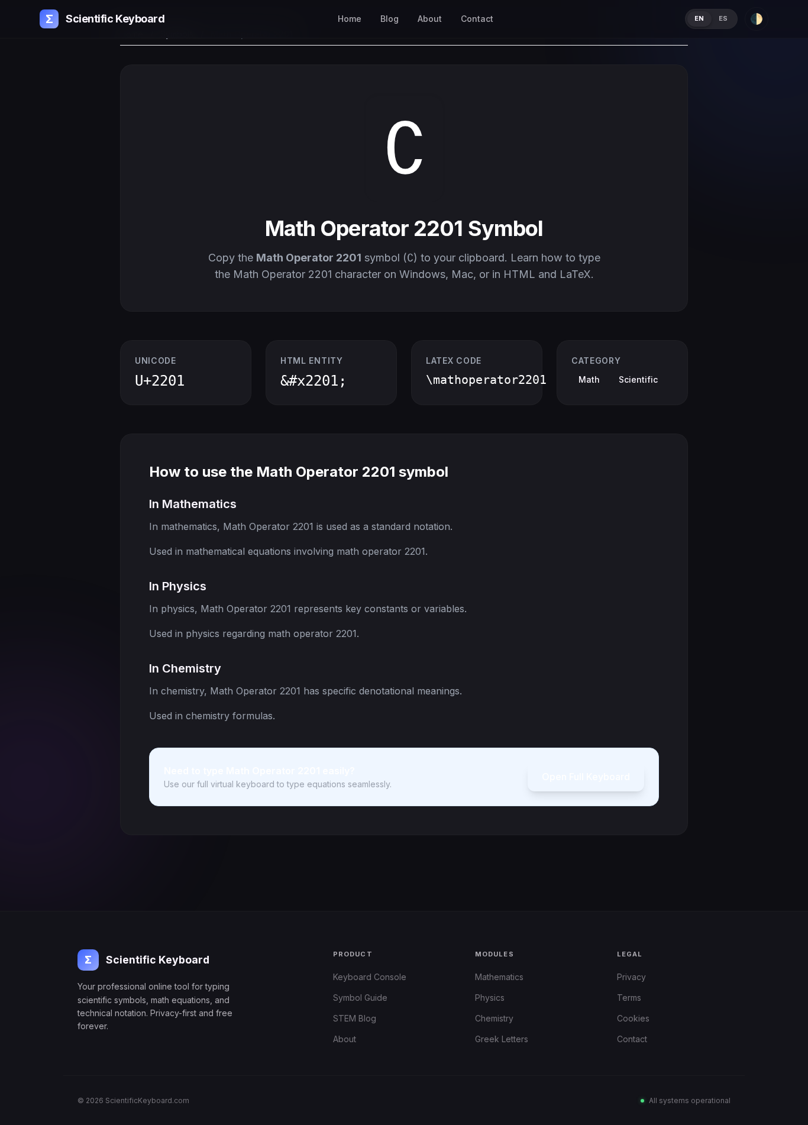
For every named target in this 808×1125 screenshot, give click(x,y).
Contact (477, 19)
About (430, 19)
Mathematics (499, 977)
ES (723, 18)
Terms (629, 998)
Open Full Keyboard (586, 777)
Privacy (631, 977)
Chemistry (494, 1018)
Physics (490, 998)
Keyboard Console (369, 977)
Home (349, 19)
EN (699, 18)
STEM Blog (354, 1018)
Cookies (633, 1018)
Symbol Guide (360, 998)
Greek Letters (501, 1039)
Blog (389, 19)
